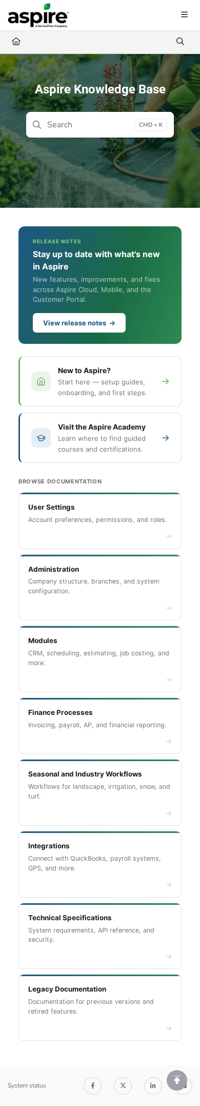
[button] (177, 1080)
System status (27, 1085)
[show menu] (184, 15)
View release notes (79, 323)
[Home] (38, 15)
